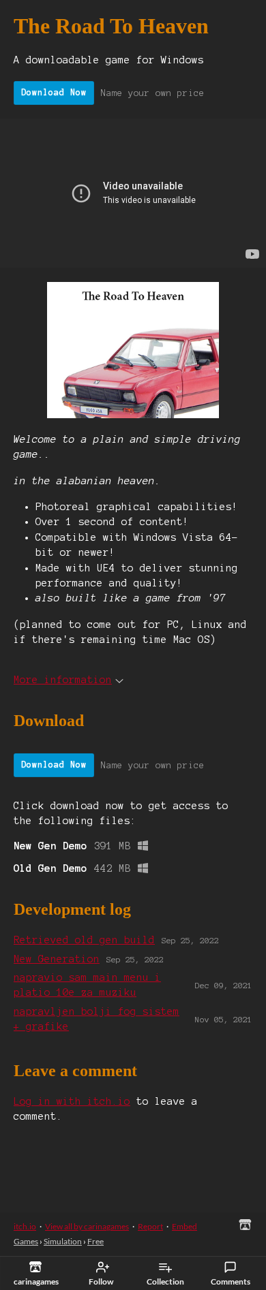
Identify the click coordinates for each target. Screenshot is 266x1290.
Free (95, 1241)
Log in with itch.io (72, 1101)
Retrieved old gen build (84, 939)
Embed (184, 1226)
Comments (230, 1281)
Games (26, 1241)
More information (63, 679)
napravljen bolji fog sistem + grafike (96, 1019)
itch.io (25, 1226)
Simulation (63, 1241)
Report (150, 1226)
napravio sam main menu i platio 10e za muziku (87, 985)
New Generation (57, 959)
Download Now (54, 92)
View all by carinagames (87, 1226)
